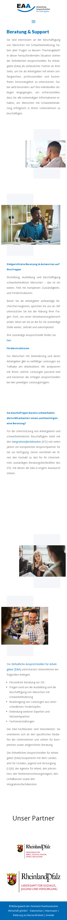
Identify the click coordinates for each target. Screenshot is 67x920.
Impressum (51, 910)
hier (9, 340)
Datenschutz (36, 910)
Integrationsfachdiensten (26, 441)
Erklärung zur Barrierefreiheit (28, 915)
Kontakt (50, 915)
